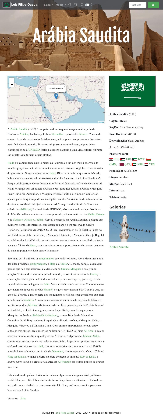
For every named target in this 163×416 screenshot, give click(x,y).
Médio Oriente (96, 214)
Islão (46, 284)
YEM (152, 164)
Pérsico (83, 134)
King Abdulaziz (16, 356)
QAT (127, 164)
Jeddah (39, 219)
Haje (52, 263)
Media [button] (60, 4)
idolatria (29, 300)
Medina (32, 305)
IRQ (116, 159)
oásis (53, 173)
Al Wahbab (64, 361)
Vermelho (57, 134)
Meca (33, 245)
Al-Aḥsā (88, 331)
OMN (112, 164)
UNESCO (34, 149)
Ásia (23, 398)
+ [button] (12, 80)
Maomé (48, 289)
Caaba (93, 274)
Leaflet (101, 122)
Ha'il (40, 346)
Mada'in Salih (91, 336)
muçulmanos (46, 258)
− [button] (12, 85)
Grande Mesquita (71, 269)
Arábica (23, 134)
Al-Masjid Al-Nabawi (44, 315)
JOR (128, 159)
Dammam (57, 351)
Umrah (64, 263)
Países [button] (47, 4)
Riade (10, 163)
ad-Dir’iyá (25, 209)
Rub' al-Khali (87, 356)
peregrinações (38, 263)
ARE (140, 164)
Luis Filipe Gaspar (25, 4)
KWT (141, 159)
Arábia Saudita (19, 129)
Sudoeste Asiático (23, 219)
